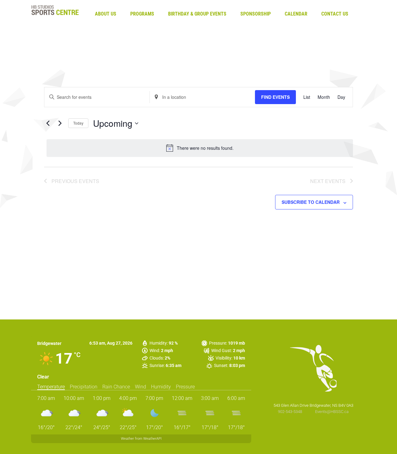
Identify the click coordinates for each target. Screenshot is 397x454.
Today (78, 123)
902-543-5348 (290, 411)
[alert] (200, 148)
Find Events (275, 97)
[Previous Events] (47, 123)
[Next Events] (60, 123)
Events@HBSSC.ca (332, 411)
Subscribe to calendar (311, 202)
